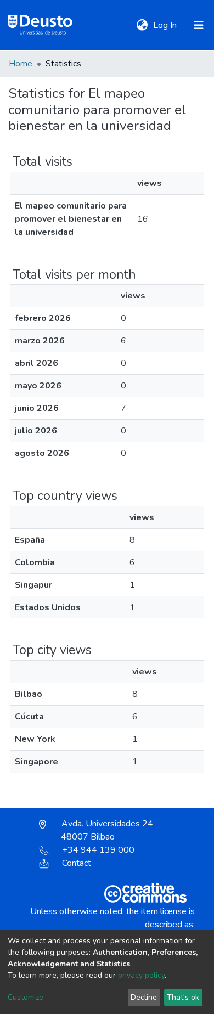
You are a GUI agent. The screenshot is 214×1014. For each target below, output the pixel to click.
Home (20, 64)
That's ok (183, 997)
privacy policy (141, 975)
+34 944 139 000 (98, 850)
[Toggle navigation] (198, 25)
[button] (142, 25)
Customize (25, 997)
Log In (166, 25)
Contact (76, 863)
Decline (144, 997)
